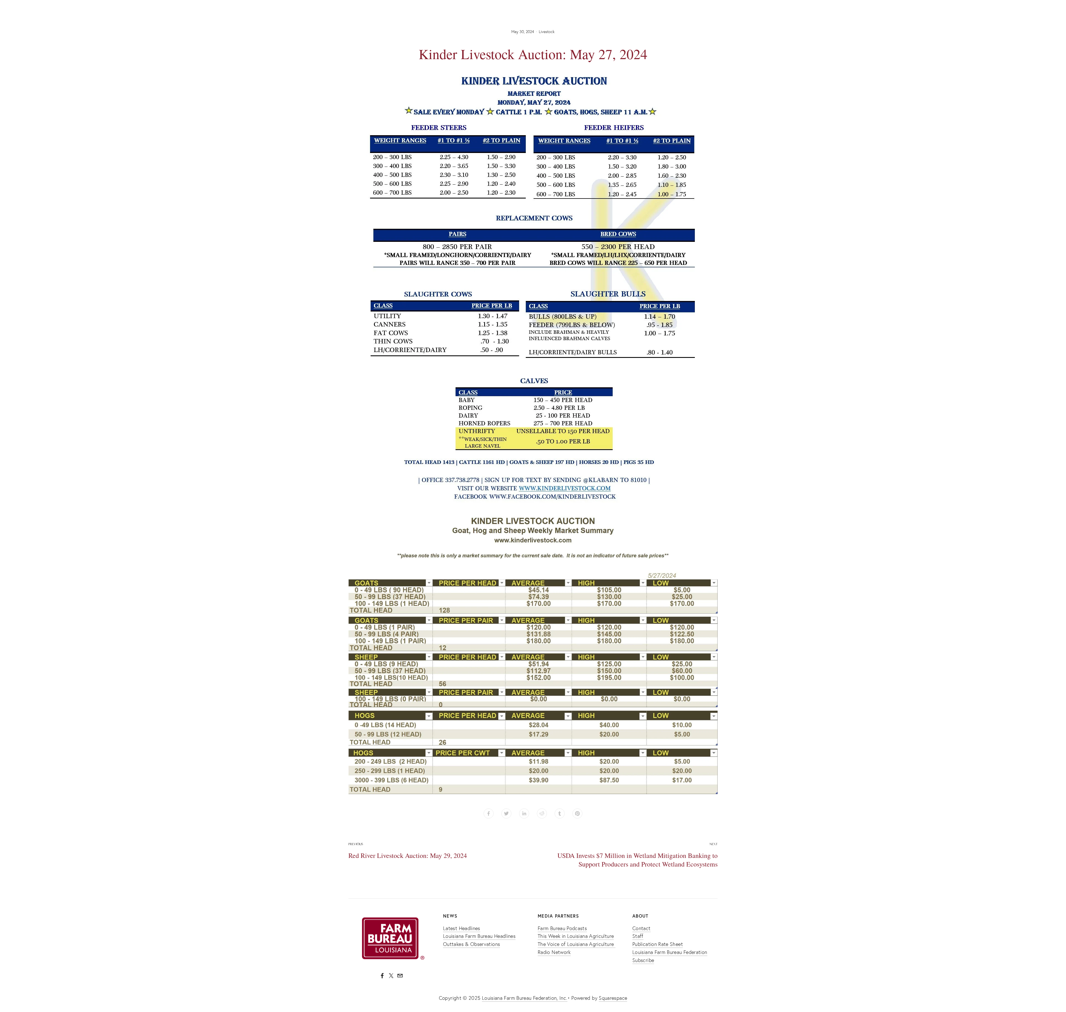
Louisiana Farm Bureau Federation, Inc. (524, 998)
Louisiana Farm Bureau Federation (669, 952)
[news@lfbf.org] (400, 975)
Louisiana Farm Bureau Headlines (479, 936)
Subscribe (643, 960)
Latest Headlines (461, 928)
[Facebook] (382, 975)
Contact (641, 928)
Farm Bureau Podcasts (562, 928)
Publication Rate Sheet (657, 944)
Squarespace (613, 998)
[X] (391, 975)
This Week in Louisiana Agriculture (576, 936)
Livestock (547, 31)
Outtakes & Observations (471, 944)
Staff (637, 936)
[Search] (350, 5)
